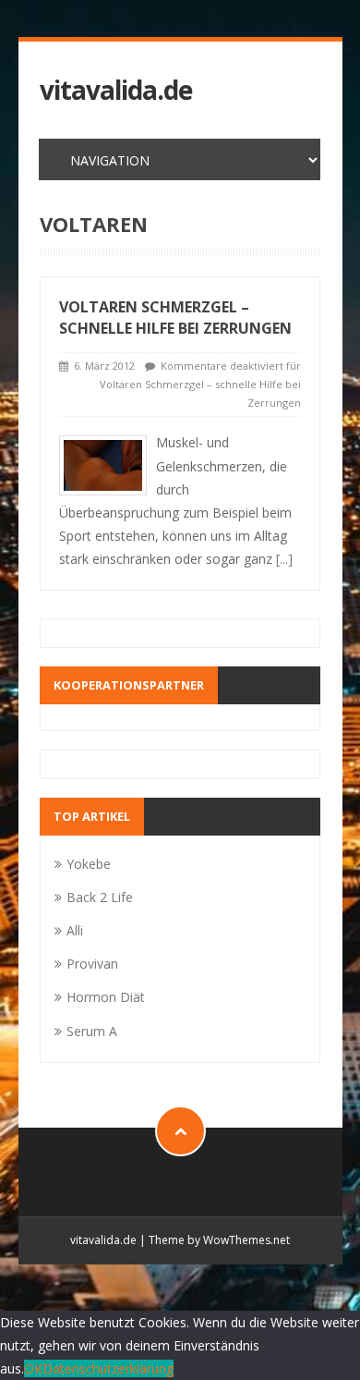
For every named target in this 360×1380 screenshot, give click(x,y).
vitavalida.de (116, 90)
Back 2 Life (99, 897)
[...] (284, 559)
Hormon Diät (105, 997)
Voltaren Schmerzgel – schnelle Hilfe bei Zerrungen (175, 317)
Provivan (92, 963)
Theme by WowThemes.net (219, 1240)
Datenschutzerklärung (108, 1368)
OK (33, 1368)
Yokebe (88, 864)
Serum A (91, 1031)
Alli (74, 930)
